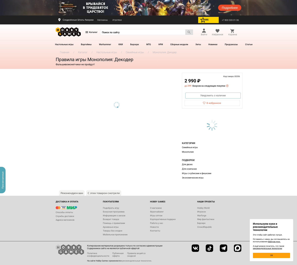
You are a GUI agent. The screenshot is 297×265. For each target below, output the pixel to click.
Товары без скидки (112, 230)
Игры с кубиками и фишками (196, 173)
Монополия (188, 152)
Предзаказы (231, 44)
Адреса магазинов (65, 220)
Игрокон (201, 211)
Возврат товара (111, 219)
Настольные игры (64, 44)
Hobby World (203, 208)
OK (271, 255)
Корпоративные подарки (163, 219)
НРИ (160, 44)
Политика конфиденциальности (98, 254)
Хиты (198, 44)
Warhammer (105, 44)
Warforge (201, 215)
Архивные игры (111, 227)
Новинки (212, 44)
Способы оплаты (64, 212)
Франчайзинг (157, 211)
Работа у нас (156, 223)
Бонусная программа (114, 211)
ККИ (120, 44)
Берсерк (134, 44)
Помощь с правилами (114, 223)
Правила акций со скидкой (136, 254)
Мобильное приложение (115, 234)
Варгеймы (86, 44)
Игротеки (117, 20)
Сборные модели (179, 44)
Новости (154, 227)
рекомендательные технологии (136, 261)
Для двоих (187, 164)
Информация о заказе (114, 215)
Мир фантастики (205, 219)
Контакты (155, 230)
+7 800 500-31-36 (230, 20)
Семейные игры (190, 147)
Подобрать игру (111, 208)
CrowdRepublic (204, 227)
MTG (148, 44)
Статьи (248, 44)
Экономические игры (193, 177)
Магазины (102, 20)
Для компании (189, 169)
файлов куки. (274, 241)
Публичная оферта (118, 254)
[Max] (237, 248)
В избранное (214, 103)
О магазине (156, 208)
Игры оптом (156, 215)
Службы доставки (65, 216)
